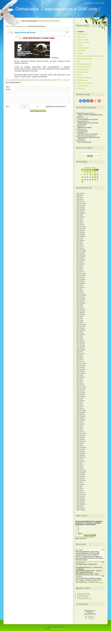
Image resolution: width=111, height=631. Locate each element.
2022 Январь (80, 439)
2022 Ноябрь (80, 451)
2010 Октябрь (80, 205)
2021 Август (80, 431)
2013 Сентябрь (81, 273)
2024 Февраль (81, 480)
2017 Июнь (79, 338)
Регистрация (51, 21)
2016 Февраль (81, 314)
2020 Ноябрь (80, 414)
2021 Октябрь (80, 435)
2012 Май (79, 242)
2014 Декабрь (80, 299)
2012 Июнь (79, 244)
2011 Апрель (80, 217)
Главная (43, 21)
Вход (57, 21)
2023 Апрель (80, 461)
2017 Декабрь (80, 345)
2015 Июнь (79, 306)
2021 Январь (80, 418)
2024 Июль (80, 490)
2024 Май (79, 486)
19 (95, 177)
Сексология (80, 140)
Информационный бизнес (85, 113)
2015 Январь (80, 301)
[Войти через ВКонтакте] (84, 101)
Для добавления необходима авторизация (90, 582)
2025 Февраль (81, 504)
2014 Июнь (79, 291)
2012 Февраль (81, 236)
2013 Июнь (79, 267)
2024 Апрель (80, 484)
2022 (14, 26)
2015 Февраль (81, 303)
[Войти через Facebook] (88, 101)
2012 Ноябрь (80, 254)
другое (80, 533)
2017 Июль (80, 340)
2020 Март (79, 398)
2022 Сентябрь (81, 447)
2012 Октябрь (80, 252)
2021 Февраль (81, 420)
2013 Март (79, 262)
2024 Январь (80, 478)
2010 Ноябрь (80, 207)
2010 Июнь (79, 197)
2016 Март (79, 316)
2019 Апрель (80, 377)
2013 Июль (80, 269)
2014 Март (79, 285)
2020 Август (80, 408)
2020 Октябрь (80, 412)
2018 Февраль (81, 349)
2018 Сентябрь (81, 363)
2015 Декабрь (80, 310)
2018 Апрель (80, 353)
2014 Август (80, 293)
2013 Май (79, 265)
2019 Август (80, 385)
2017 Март (79, 332)
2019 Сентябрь (81, 386)
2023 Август (80, 468)
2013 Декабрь (80, 279)
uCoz (64, 628)
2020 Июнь (79, 404)
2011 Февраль (81, 213)
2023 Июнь (79, 465)
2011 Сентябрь (81, 226)
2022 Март (79, 443)
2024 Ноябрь (80, 498)
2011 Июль (79, 222)
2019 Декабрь (80, 392)
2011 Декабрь (80, 232)
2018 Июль (80, 359)
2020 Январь (80, 394)
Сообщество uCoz (83, 595)
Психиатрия (80, 132)
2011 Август (80, 224)
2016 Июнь (79, 320)
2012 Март (79, 238)
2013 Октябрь (80, 275)
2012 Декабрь (80, 256)
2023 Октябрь (80, 472)
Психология (80, 118)
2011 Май (79, 219)
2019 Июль (80, 383)
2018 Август (80, 361)
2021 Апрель (80, 424)
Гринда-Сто (48, 80)
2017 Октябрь (80, 342)
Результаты (79, 537)
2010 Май (79, 195)
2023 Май (79, 463)
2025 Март (79, 506)
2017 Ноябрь (80, 344)
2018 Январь (80, 347)
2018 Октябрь (80, 365)
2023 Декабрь (80, 476)
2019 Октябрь (80, 388)
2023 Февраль (81, 457)
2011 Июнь (79, 221)
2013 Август (80, 271)
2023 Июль (80, 467)
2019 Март (79, 375)
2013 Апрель (80, 263)
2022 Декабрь (80, 453)
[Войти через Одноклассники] (99, 101)
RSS (38, 21)
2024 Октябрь (80, 496)
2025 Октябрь (80, 509)
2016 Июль (80, 322)
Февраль (20, 26)
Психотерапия (81, 121)
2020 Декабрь (80, 416)
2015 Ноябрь (80, 308)
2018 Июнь (79, 357)
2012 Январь (80, 234)
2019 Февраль (81, 373)
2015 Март (79, 304)
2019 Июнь (79, 381)
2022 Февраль (81, 441)
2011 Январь (80, 211)
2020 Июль (80, 406)
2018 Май (79, 355)
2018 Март (79, 351)
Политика (80, 129)
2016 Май (79, 318)
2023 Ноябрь (80, 474)
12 (95, 175)
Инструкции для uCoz (84, 598)
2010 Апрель (80, 193)
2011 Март (79, 215)
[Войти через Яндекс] (91, 101)
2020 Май (79, 402)
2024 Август (80, 492)
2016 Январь (80, 312)
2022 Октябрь (80, 449)
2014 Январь (80, 281)
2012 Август (80, 248)
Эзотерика (80, 126)
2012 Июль (80, 246)
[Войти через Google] (95, 101)
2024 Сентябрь (81, 494)
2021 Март (79, 422)
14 (25, 26)
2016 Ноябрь (80, 328)
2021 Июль (80, 429)
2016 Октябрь (80, 326)
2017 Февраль (81, 330)
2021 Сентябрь (81, 433)
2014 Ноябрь (80, 297)
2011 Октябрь (80, 228)
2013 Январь (80, 258)
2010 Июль (80, 199)
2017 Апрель (80, 334)
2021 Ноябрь (80, 437)
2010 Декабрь (80, 209)
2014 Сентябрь (81, 295)
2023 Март (79, 459)
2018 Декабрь (80, 369)
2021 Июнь (79, 427)
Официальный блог (83, 594)
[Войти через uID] (80, 101)
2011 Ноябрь (80, 230)
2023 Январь (80, 455)
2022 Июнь (79, 445)
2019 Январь (80, 371)
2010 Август (80, 201)
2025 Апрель (80, 508)
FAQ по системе (82, 597)
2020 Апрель (80, 400)
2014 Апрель (80, 287)
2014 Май (79, 289)
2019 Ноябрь (80, 390)
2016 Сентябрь (81, 324)
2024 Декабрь (80, 500)
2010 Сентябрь (81, 203)
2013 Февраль (81, 260)
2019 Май (79, 379)
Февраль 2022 (89, 167)
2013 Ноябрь (80, 277)
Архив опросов (89, 537)
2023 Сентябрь (81, 470)
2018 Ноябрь (80, 367)
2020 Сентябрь (81, 410)
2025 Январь (80, 502)
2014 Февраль (81, 283)
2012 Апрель (80, 240)
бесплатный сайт (56, 628)
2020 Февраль (81, 396)
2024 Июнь (79, 488)
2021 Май (79, 426)
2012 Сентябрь (81, 250)
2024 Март (79, 482)
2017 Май (79, 336)
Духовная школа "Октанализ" (21, 80)
